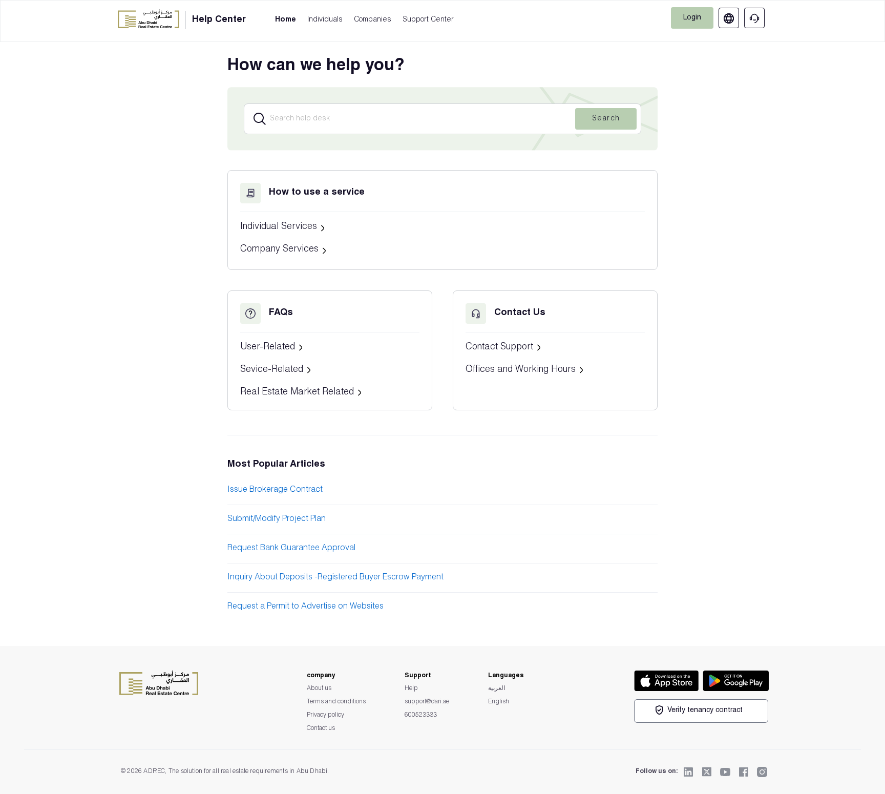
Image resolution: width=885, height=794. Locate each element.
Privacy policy (325, 715)
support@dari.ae (427, 702)
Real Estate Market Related (298, 392)
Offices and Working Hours (522, 369)
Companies (372, 20)
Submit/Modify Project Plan (276, 519)
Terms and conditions (336, 702)
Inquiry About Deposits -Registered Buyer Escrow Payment (335, 578)
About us (319, 688)
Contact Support (501, 347)
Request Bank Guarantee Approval (291, 549)
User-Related (269, 347)
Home (285, 20)
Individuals (325, 20)
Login (692, 18)
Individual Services (280, 227)
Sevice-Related (273, 369)
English (498, 702)
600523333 (421, 715)
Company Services (280, 249)
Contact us (321, 728)
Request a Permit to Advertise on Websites (305, 607)
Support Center (428, 20)
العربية (496, 688)
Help (411, 688)
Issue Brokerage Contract (275, 490)
